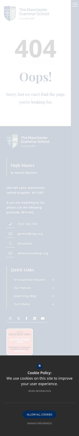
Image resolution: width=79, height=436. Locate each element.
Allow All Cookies (39, 414)
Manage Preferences (39, 423)
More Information (39, 390)
